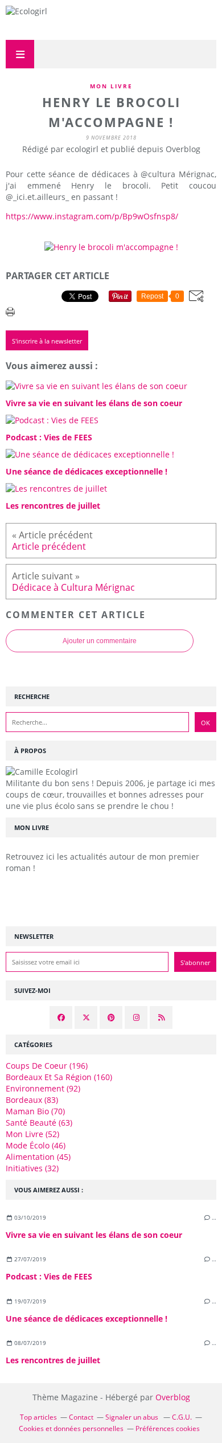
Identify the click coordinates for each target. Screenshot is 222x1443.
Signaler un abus (132, 1417)
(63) (39, 1122)
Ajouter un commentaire (100, 641)
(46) (35, 1145)
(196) (47, 1065)
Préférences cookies (167, 1428)
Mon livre (111, 86)
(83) (32, 1099)
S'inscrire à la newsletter (47, 341)
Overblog (172, 1397)
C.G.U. (182, 1417)
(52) (32, 1134)
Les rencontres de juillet (53, 1360)
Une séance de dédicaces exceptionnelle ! (86, 1318)
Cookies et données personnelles (71, 1428)
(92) (43, 1088)
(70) (35, 1111)
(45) (38, 1156)
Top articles (38, 1417)
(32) (32, 1168)
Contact (81, 1417)
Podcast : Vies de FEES (49, 1276)
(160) (59, 1077)
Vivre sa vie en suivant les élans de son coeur (94, 1234)
